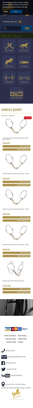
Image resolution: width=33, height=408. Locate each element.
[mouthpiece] (8, 78)
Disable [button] (6, 11)
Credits (20, 342)
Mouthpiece (4, 115)
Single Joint (11, 115)
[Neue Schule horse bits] (16, 93)
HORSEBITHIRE (10, 363)
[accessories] (24, 62)
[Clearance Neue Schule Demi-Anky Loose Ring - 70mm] (16, 126)
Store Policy (22, 336)
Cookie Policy (11, 342)
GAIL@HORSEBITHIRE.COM (16, 357)
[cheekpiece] (24, 78)
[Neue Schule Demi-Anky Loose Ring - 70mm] (16, 197)
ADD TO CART (24, 146)
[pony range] (8, 62)
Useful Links (22, 339)
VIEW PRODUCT (23, 149)
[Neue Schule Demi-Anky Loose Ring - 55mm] (16, 161)
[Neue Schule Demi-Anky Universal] (16, 268)
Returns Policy (11, 339)
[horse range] (24, 46)
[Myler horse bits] (8, 46)
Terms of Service (10, 336)
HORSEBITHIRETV (16, 375)
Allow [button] (16, 11)
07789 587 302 (10, 351)
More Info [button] (24, 7)
